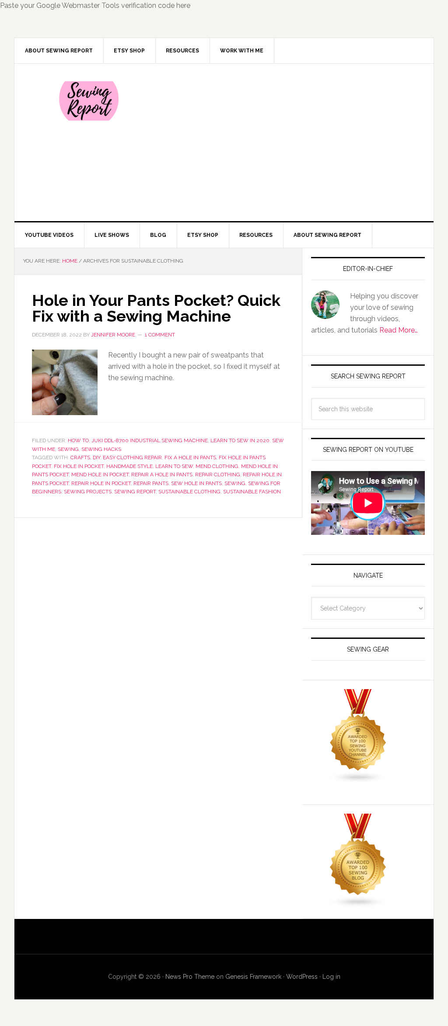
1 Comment (160, 335)
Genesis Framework (253, 976)
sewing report (135, 492)
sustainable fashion (252, 492)
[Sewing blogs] (358, 904)
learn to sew (174, 466)
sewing (234, 483)
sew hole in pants (196, 483)
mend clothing (217, 466)
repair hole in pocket (101, 483)
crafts (80, 457)
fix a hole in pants (190, 457)
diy (96, 457)
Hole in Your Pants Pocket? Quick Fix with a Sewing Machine (156, 308)
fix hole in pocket (79, 466)
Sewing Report (89, 101)
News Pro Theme (189, 976)
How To (78, 440)
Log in (331, 976)
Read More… (398, 330)
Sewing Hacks (101, 449)
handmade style (129, 466)
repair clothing (217, 474)
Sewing (68, 449)
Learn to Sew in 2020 (240, 440)
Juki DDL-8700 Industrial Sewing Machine (149, 440)
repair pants (150, 483)
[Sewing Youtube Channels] (358, 779)
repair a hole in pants (161, 474)
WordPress (302, 976)
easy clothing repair (132, 457)
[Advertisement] (289, 142)
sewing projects (88, 492)
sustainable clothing (189, 492)
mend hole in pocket (100, 474)
